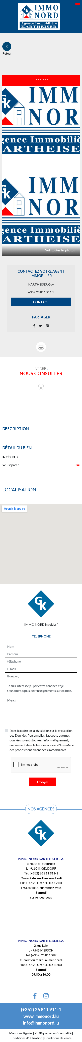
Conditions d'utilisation (26, 1038)
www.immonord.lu (41, 1016)
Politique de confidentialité (53, 1033)
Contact (41, 302)
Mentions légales (20, 1033)
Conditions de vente (57, 1038)
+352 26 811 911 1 (41, 292)
